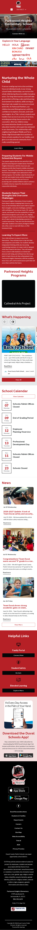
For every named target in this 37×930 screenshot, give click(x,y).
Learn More (18, 148)
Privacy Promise (18, 849)
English (6, 45)
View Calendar (18, 396)
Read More (8, 366)
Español (15, 45)
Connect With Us (18, 33)
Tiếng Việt (17, 48)
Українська (30, 48)
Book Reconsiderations (18, 812)
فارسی (14, 58)
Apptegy (22, 927)
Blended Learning (18, 685)
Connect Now (19, 655)
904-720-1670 (18, 899)
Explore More (18, 690)
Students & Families (19, 816)
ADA (18, 845)
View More (18, 625)
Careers (18, 824)
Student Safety (18, 668)
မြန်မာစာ (25, 45)
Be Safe (18, 673)
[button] (13, 322)
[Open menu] (12, 9)
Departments (18, 820)
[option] (15, 45)
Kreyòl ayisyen (17, 51)
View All (18, 380)
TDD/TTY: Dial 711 (18, 903)
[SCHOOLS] (21, 9)
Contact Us (18, 828)
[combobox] (6, 52)
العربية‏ (21, 58)
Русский (21, 55)
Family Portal (18, 650)
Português (29, 58)
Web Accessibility (18, 836)
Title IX (18, 840)
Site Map (18, 832)
